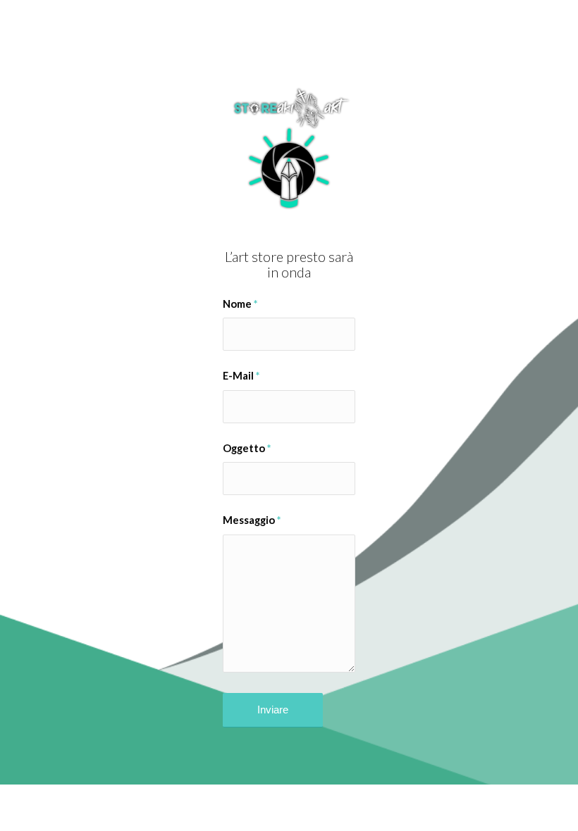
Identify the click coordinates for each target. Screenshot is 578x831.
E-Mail (241, 375)
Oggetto (247, 448)
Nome (240, 303)
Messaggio (252, 519)
